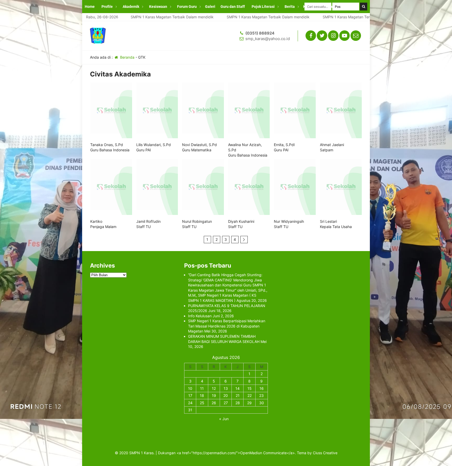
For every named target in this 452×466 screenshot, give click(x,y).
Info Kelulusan (200, 316)
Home (90, 6)
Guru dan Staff (233, 6)
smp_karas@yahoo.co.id (267, 38)
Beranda (126, 57)
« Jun (224, 419)
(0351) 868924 (259, 33)
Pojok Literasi (263, 6)
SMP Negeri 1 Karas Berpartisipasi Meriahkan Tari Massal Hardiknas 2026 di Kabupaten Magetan (226, 326)
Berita (290, 6)
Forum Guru (187, 6)
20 (225, 395)
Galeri (210, 6)
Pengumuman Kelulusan (105, 20)
